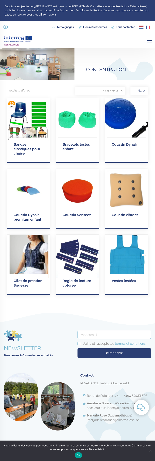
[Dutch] (141, 27)
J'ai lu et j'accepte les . (114, 343)
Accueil (93, 56)
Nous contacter (125, 27)
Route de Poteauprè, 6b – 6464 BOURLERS (117, 396)
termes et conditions (130, 343)
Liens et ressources (95, 27)
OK (78, 455)
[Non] (150, 451)
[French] (148, 27)
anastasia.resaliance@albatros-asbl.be (113, 406)
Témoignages (65, 27)
